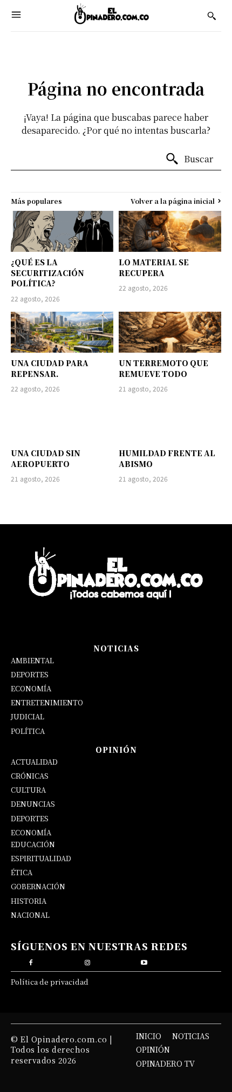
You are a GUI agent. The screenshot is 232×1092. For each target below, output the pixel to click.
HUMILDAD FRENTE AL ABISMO (167, 458)
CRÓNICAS (30, 776)
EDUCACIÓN (33, 844)
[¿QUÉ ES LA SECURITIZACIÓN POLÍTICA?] (62, 231)
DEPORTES (30, 674)
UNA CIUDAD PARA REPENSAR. (49, 368)
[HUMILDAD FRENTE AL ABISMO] (170, 422)
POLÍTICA (28, 731)
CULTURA (28, 790)
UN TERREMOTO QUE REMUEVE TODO (163, 368)
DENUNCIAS (33, 804)
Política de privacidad (49, 982)
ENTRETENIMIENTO (47, 702)
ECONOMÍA (31, 688)
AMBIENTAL (32, 660)
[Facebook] (31, 961)
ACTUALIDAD (34, 762)
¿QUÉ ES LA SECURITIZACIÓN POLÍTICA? (47, 273)
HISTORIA (28, 901)
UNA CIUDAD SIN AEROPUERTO (45, 458)
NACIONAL (30, 915)
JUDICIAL (27, 716)
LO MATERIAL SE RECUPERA (154, 267)
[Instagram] (87, 961)
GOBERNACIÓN (38, 886)
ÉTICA (21, 872)
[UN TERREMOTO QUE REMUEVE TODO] (170, 332)
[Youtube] (144, 961)
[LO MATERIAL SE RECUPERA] (170, 231)
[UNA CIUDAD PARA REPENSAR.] (62, 332)
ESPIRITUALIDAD (41, 858)
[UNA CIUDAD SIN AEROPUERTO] (62, 422)
